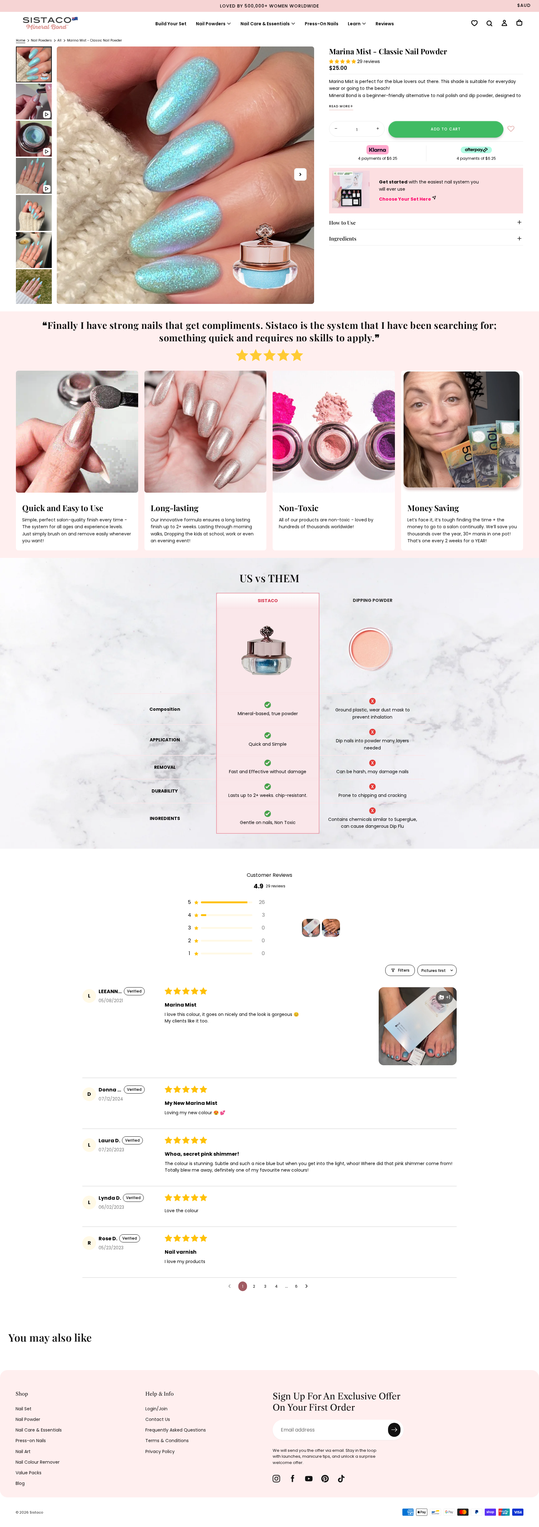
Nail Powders (211, 24)
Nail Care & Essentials (39, 1430)
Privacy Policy (160, 1451)
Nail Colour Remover (38, 1462)
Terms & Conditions (167, 1440)
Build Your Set (171, 24)
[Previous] (9, 1341)
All (59, 40)
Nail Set (24, 1409)
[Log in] (504, 23)
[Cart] (519, 23)
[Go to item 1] (311, 928)
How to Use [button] (342, 222)
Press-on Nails (31, 1440)
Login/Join (156, 1409)
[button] (489, 24)
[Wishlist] (474, 23)
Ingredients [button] (343, 238)
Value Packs (28, 1473)
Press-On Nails (321, 24)
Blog (20, 1483)
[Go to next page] (308, 1286)
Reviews (385, 24)
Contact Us (157, 1419)
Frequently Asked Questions (175, 1430)
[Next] (529, 1341)
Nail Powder (28, 1419)
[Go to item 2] (331, 928)
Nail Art (23, 1451)
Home (20, 40)
